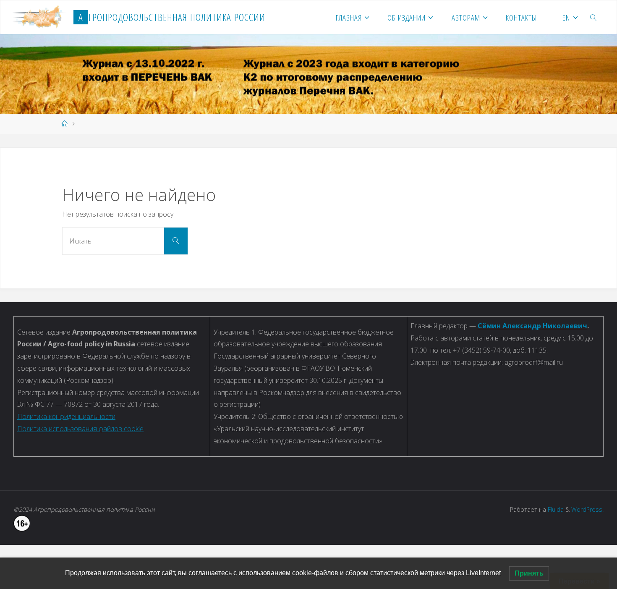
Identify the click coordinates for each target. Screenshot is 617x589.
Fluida (555, 509)
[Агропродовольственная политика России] (40, 17)
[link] (593, 17)
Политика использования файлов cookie (80, 428)
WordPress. (587, 509)
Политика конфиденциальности (66, 416)
